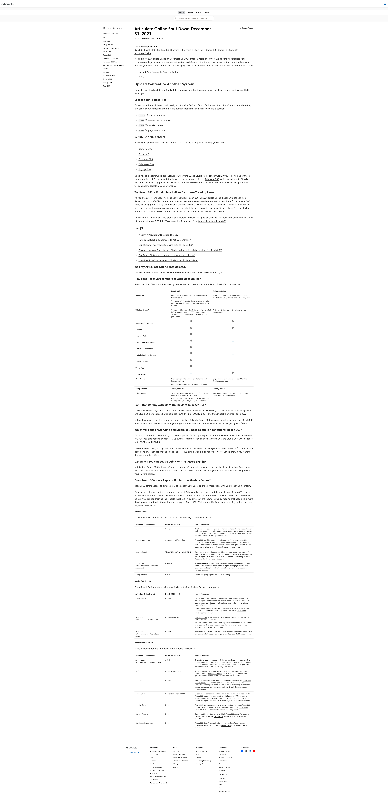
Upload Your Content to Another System (159, 72)
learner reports (223, 623)
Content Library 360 (110, 58)
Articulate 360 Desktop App (113, 65)
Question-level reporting (204, 552)
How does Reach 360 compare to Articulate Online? (165, 240)
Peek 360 (106, 86)
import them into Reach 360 (212, 221)
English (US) (134, 752)
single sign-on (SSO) (203, 568)
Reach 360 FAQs (218, 284)
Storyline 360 (108, 45)
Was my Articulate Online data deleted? (158, 235)
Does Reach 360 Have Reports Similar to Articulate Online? (168, 260)
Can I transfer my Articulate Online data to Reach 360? (166, 245)
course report (203, 632)
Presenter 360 (108, 72)
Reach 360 (107, 55)
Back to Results (247, 28)
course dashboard (215, 673)
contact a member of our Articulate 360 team (187, 211)
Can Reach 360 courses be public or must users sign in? (167, 255)
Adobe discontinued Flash (154, 176)
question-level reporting (220, 540)
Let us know (230, 452)
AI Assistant (107, 38)
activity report (203, 660)
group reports (209, 575)
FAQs (141, 77)
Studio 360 (107, 69)
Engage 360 (107, 79)
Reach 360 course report (208, 529)
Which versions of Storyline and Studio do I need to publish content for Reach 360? (180, 250)
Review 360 (107, 52)
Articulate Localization (111, 48)
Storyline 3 (144, 154)
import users (225, 420)
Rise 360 (106, 41)
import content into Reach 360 (153, 435)
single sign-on (233, 423)
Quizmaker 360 (109, 76)
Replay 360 (107, 82)
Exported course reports (204, 694)
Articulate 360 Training (111, 62)
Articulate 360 (207, 65)
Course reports (201, 617)
